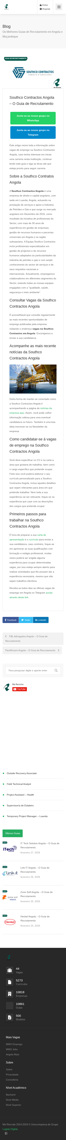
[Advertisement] (33, 732)
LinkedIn (42, 620)
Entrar (45, 5)
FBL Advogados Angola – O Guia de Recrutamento (26, 638)
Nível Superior (13, 1105)
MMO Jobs (12, 1049)
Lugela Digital (10, 1129)
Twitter (27, 620)
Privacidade (12, 1074)
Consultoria (12, 1079)
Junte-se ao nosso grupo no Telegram (33, 132)
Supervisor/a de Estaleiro (20, 805)
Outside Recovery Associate (22, 773)
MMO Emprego (14, 1044)
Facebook (11, 620)
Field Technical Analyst (19, 784)
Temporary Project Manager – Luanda (27, 816)
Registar (46, 9)
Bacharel (10, 1094)
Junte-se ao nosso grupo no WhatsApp (33, 118)
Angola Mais (12, 1054)
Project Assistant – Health (20, 794)
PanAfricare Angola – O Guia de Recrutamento (30, 650)
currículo (33, 539)
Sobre (9, 1069)
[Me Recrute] (6, 5)
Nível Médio (12, 1099)
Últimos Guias (12, 833)
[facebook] (6, 1133)
